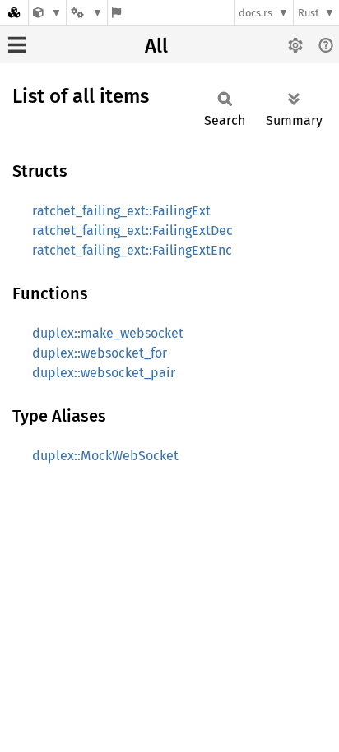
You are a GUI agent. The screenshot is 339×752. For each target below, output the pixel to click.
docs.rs (255, 13)
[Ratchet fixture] (47, 12)
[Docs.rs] (14, 12)
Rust (308, 13)
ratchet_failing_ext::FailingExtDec (132, 230)
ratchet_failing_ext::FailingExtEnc (132, 250)
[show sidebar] (17, 44)
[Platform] (86, 12)
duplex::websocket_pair (103, 373)
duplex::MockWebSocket (105, 456)
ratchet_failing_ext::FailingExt (121, 211)
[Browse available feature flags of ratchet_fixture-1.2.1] (116, 12)
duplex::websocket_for (99, 353)
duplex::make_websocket (107, 333)
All (156, 46)
